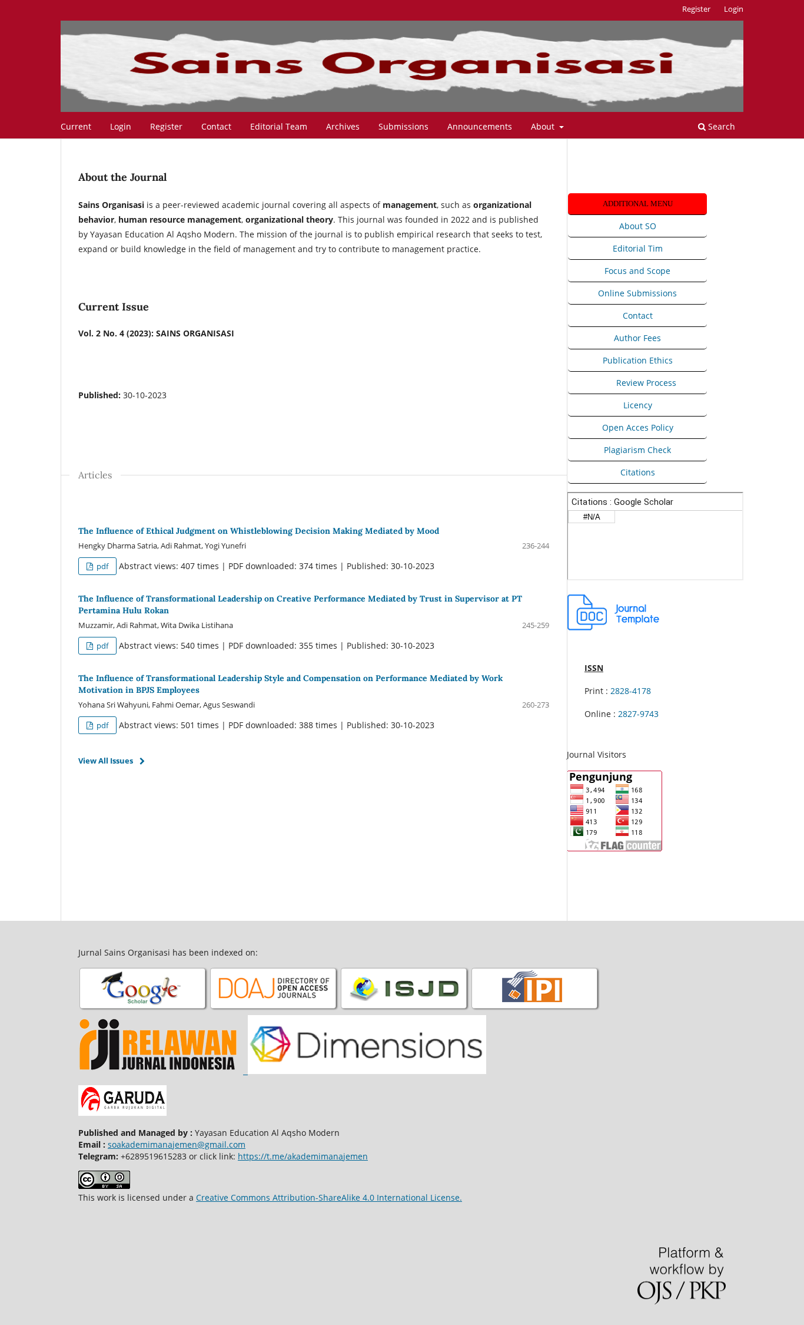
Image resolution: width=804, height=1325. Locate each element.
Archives (343, 126)
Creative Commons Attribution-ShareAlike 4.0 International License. (329, 1197)
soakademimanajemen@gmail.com (176, 1144)
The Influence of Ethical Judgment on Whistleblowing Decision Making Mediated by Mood (258, 531)
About (544, 126)
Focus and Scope (637, 270)
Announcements (479, 126)
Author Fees (637, 337)
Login (120, 126)
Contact (216, 126)
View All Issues (105, 760)
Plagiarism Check (637, 449)
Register (166, 126)
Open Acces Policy (637, 427)
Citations (637, 472)
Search (720, 126)
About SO (637, 226)
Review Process (646, 382)
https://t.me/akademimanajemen (303, 1156)
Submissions (403, 126)
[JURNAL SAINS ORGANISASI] (143, 1009)
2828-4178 (630, 690)
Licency (637, 405)
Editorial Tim (638, 248)
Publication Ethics (638, 360)
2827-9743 (638, 713)
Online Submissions (637, 293)
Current (76, 126)
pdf (101, 566)
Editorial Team (278, 126)
